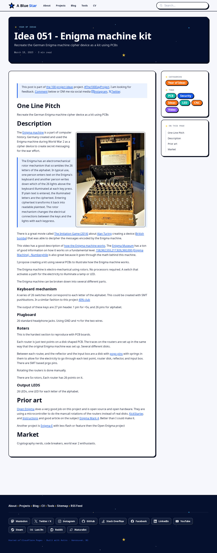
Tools (85, 5)
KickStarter (136, 413)
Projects (60, 5)
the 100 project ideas (59, 87)
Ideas (171, 103)
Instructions (30, 418)
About (47, 5)
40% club (84, 300)
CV (94, 5)
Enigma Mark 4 (89, 418)
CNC (197, 103)
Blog (73, 5)
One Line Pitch (176, 132)
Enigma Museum (123, 246)
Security (185, 96)
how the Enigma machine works (84, 246)
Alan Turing (104, 233)
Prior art (172, 143)
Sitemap (62, 506)
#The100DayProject (96, 87)
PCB (170, 96)
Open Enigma (25, 409)
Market (172, 149)
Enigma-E (47, 426)
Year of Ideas (176, 83)
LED (184, 103)
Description (174, 138)
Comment (41, 91)
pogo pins (116, 354)
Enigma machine (33, 132)
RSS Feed (76, 506)
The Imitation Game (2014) (71, 233)
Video (172, 110)
